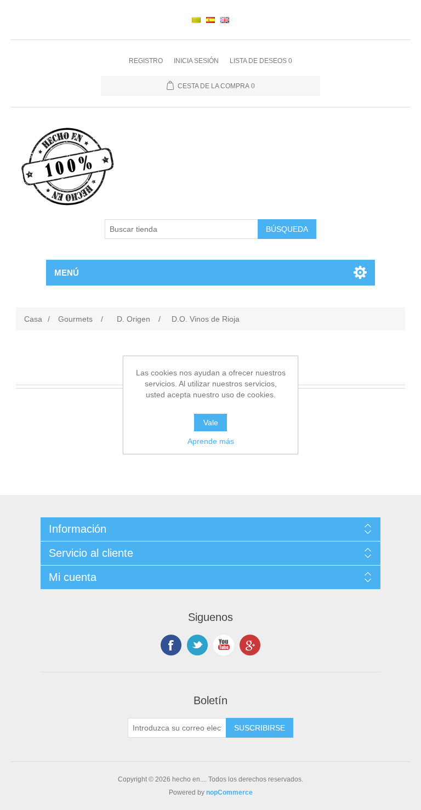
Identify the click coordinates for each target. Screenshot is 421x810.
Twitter (197, 645)
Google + (250, 645)
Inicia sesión (196, 61)
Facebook (171, 645)
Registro (146, 61)
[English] (224, 19)
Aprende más (210, 441)
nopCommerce (229, 792)
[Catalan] (196, 19)
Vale (210, 422)
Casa (33, 319)
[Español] (210, 19)
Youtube (223, 645)
